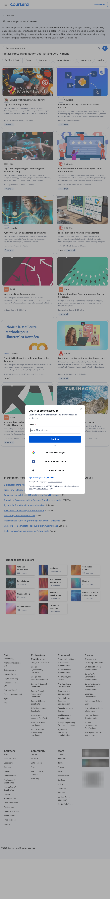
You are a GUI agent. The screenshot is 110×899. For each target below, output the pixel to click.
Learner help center (55, 482)
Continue (55, 439)
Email (32, 424)
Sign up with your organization (41, 477)
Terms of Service (42, 489)
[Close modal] (81, 408)
